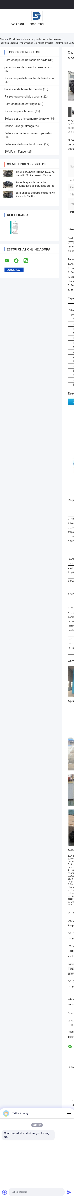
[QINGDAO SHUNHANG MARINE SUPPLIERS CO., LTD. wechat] (28, 260)
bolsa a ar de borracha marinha (23, 89)
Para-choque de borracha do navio (42, 39)
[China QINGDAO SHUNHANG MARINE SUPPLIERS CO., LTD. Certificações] (15, 227)
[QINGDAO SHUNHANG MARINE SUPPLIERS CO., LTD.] (37, 16)
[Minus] (69, 1113)
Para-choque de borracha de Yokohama (29, 78)
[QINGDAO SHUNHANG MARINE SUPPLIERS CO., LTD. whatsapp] (18, 260)
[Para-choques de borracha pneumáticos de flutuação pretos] (8, 184)
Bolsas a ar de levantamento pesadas (28, 133)
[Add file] (4, 1192)
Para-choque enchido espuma (23, 96)
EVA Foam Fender (15, 151)
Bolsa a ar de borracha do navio (23, 144)
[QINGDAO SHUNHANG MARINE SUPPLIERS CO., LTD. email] (8, 260)
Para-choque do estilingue (21, 104)
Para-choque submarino (19, 111)
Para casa (17, 24)
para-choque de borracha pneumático (28, 67)
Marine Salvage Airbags (19, 126)
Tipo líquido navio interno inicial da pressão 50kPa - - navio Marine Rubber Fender (35, 175)
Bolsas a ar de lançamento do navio (26, 118)
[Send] (69, 1192)
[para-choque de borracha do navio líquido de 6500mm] (8, 194)
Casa (3, 39)
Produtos (36, 24)
